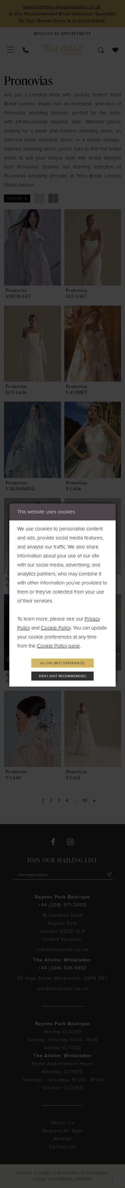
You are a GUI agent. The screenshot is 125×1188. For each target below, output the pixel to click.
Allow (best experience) (62, 663)
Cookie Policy (56, 628)
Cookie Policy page (58, 646)
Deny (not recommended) (62, 676)
